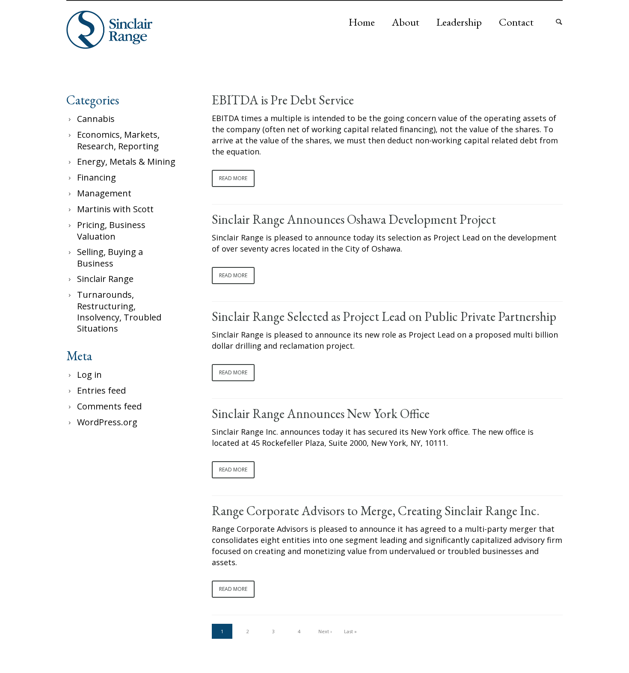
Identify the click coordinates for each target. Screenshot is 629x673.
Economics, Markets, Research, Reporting (118, 140)
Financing (96, 177)
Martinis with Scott (115, 209)
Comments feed (109, 406)
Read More (233, 178)
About (405, 22)
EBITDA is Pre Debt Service (283, 100)
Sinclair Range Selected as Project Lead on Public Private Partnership (384, 316)
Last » (350, 631)
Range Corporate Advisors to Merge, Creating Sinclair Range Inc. (376, 510)
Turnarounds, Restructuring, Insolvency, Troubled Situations (119, 311)
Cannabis (96, 119)
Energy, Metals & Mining (126, 161)
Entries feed (101, 390)
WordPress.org (107, 422)
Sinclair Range (105, 279)
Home (362, 22)
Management (104, 193)
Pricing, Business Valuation (111, 230)
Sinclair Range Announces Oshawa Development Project (354, 219)
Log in (89, 374)
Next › (325, 631)
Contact (516, 22)
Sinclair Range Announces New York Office (321, 413)
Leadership (459, 22)
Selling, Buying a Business (110, 257)
